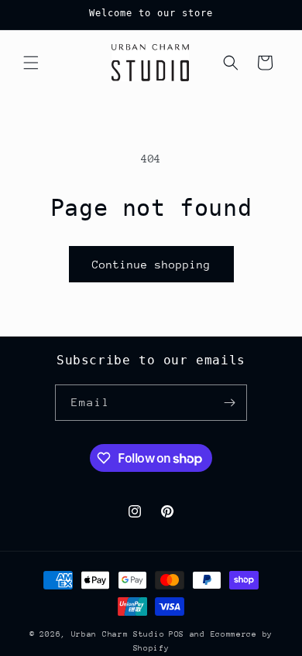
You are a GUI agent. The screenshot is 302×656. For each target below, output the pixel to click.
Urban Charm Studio (118, 634)
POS (176, 634)
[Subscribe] (229, 402)
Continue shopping (151, 264)
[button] (31, 63)
